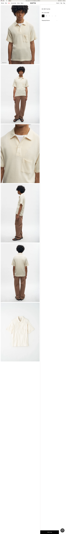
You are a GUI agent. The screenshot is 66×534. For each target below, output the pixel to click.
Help (61, 3)
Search (57, 3)
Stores (64, 0)
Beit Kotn (60, 0)
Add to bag (49, 532)
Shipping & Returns (46, 20)
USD (3, 0)
